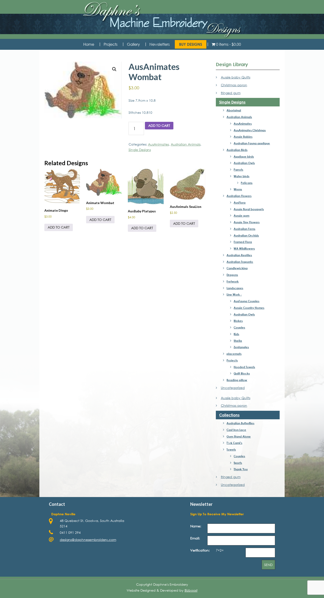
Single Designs (140, 149)
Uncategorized (233, 387)
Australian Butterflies (240, 423)
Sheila (238, 340)
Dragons (232, 275)
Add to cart (159, 125)
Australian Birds (237, 150)
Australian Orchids (246, 235)
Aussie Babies (243, 136)
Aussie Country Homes (249, 308)
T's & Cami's (234, 443)
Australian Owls (244, 163)
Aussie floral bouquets (249, 209)
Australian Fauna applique (252, 143)
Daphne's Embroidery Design (162, 20)
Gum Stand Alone (239, 436)
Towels (231, 449)
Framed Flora (243, 242)
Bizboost (191, 590)
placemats (234, 354)
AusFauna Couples (246, 301)
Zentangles (241, 347)
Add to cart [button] (58, 227)
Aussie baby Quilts (235, 77)
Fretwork (233, 281)
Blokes (238, 321)
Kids (236, 334)
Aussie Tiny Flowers (246, 222)
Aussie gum (241, 215)
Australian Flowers (239, 196)
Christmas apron (234, 85)
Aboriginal (234, 110)
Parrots (238, 169)
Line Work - (234, 294)
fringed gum (230, 93)
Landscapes (235, 288)
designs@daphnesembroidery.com (88, 539)
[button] (114, 69)
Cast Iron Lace (236, 430)
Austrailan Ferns (244, 229)
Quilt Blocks (242, 373)
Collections (229, 415)
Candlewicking (237, 268)
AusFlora (239, 202)
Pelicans (246, 183)
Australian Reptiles (239, 255)
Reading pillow (237, 380)
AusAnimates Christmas (250, 130)
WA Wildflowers (244, 248)
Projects (232, 360)
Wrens (238, 189)
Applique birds (244, 156)
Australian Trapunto (240, 262)
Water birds (241, 176)
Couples (239, 327)
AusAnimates (158, 144)
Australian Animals (185, 144)
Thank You (241, 469)
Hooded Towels (244, 367)
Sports (238, 463)
